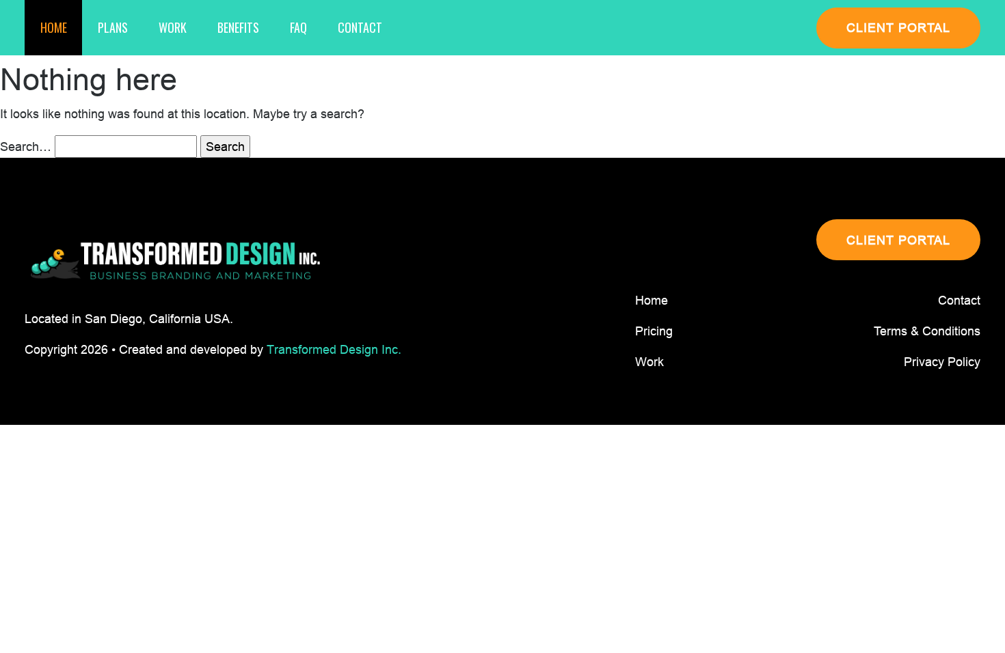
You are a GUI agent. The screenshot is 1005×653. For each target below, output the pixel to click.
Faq (298, 27)
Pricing (654, 331)
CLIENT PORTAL (898, 27)
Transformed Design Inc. (334, 349)
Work (173, 27)
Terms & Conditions (927, 331)
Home (53, 27)
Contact (360, 27)
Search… (25, 146)
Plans (113, 27)
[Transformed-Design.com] (175, 261)
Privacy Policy (942, 362)
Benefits (238, 27)
